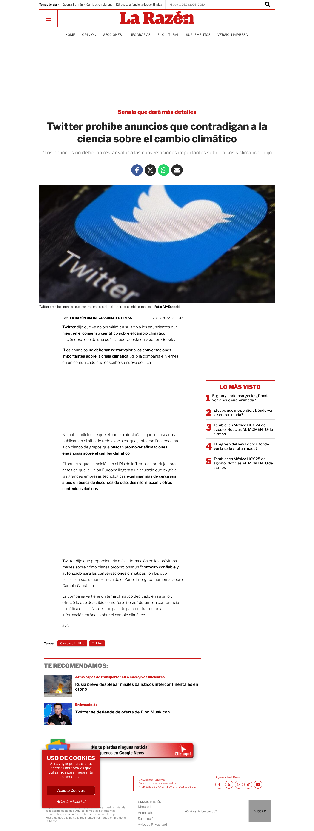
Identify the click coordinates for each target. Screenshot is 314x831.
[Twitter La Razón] (150, 170)
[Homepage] (157, 17)
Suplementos (198, 34)
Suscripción (146, 818)
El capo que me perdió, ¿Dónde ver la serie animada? (243, 412)
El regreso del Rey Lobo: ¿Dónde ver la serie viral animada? (241, 446)
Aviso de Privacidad (152, 824)
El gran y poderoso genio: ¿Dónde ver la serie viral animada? (240, 398)
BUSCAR (260, 811)
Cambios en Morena (99, 4)
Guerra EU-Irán (73, 4)
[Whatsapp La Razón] (163, 170)
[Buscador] (267, 4)
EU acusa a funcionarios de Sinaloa (139, 4)
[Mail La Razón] (177, 170)
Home (70, 34)
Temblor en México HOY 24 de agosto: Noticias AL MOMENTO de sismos (243, 429)
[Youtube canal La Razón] (258, 785)
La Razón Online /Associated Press (101, 318)
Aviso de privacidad (71, 801)
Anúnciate (145, 812)
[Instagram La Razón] (239, 785)
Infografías (140, 34)
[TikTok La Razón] (248, 785)
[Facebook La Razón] (137, 170)
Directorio (145, 807)
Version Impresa (232, 34)
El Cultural (168, 34)
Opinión (89, 34)
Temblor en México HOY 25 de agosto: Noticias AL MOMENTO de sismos (243, 463)
